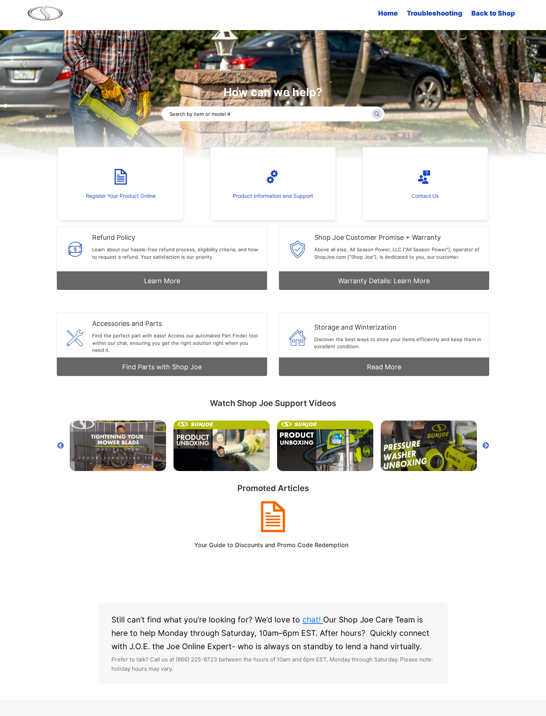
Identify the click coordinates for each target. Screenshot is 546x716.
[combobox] (273, 114)
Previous (60, 445)
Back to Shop (493, 13)
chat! (312, 619)
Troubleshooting (434, 13)
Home (388, 13)
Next (486, 445)
